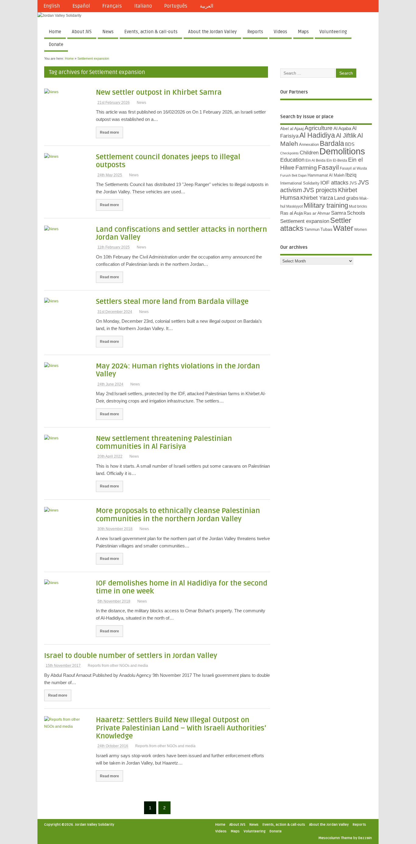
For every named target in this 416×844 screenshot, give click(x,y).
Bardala (332, 143)
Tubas (326, 229)
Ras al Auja (291, 213)
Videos (280, 31)
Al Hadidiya (317, 135)
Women (360, 229)
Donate (56, 44)
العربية (206, 6)
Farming (306, 167)
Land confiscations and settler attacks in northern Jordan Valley (181, 233)
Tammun (311, 229)
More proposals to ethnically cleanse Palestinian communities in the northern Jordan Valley (178, 514)
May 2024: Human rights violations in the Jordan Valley (178, 370)
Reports (255, 31)
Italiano (143, 6)
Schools (356, 213)
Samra (338, 213)
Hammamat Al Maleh (326, 175)
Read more (109, 132)
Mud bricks (358, 206)
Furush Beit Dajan (293, 175)
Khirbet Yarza (316, 198)
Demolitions (342, 151)
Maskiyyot (294, 206)
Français (112, 6)
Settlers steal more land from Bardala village (172, 301)
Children (309, 153)
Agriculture (319, 128)
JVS (353, 183)
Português (175, 6)
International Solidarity (299, 183)
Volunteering (333, 31)
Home (55, 31)
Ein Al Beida (315, 160)
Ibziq (350, 175)
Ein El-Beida (336, 160)
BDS (349, 144)
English (52, 6)
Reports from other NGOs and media (118, 665)
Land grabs (346, 198)
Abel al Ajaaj (292, 128)
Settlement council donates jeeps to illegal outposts (168, 161)
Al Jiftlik (346, 135)
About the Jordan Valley (212, 31)
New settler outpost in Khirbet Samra (159, 92)
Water (343, 228)
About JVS (82, 31)
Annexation (309, 144)
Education (292, 159)
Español (81, 6)
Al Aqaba (342, 128)
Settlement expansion (304, 221)
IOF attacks (334, 183)
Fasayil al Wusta (353, 168)
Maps (303, 31)
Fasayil (328, 167)
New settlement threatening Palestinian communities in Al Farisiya (164, 442)
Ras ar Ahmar (317, 213)
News (108, 31)
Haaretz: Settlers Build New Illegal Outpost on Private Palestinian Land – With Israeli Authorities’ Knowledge (181, 728)
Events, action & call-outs (151, 31)
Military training (326, 205)
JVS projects (320, 190)
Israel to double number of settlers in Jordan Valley (130, 655)
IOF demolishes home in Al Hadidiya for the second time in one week (181, 587)
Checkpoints (289, 153)
